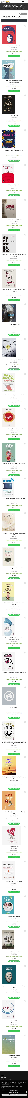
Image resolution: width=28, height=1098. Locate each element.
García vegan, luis (14, 256)
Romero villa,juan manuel (14, 918)
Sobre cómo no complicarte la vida (14, 80)
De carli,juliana (14, 1057)
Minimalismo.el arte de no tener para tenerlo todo (14, 254)
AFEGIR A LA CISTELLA (14, 56)
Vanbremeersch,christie (14, 430)
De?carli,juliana (14, 709)
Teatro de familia (14, 951)
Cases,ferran (14, 397)
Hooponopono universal (14, 1055)
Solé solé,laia (14, 466)
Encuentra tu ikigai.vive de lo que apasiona (14, 428)
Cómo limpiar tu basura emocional (14, 881)
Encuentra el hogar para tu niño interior (14, 568)
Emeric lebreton (14, 47)
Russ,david (14, 326)
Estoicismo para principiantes (14, 219)
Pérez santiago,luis (14, 780)
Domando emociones (14, 324)
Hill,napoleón (14, 291)
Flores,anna (14, 675)
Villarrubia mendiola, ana (14, 82)
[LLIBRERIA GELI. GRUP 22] (5, 1)
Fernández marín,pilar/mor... (14, 639)
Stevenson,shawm (14, 501)
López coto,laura (14, 186)
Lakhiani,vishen (14, 745)
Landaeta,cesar (14, 989)
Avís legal (3, 1077)
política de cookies (5, 1087)
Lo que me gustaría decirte (14, 45)
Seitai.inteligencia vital (14, 185)
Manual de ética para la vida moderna (14, 359)
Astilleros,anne (14, 1022)
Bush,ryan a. (14, 117)
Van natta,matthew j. (14, 221)
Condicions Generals (6, 1079)
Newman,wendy (14, 848)
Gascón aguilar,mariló (14, 606)
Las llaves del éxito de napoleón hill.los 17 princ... (14, 289)
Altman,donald (14, 883)
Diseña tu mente (14, 115)
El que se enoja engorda (14, 916)
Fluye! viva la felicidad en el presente (14, 637)
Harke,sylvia (14, 536)
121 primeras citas (14, 846)
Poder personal (14, 707)
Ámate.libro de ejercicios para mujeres (14, 150)
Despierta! (14, 1020)
